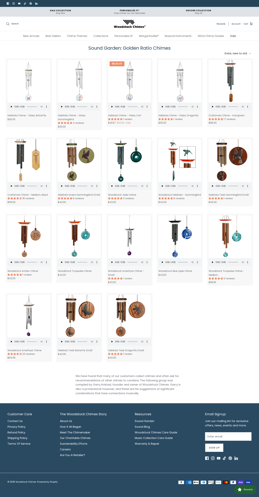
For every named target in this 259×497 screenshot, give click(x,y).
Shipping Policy (17, 438)
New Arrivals (31, 36)
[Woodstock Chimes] (129, 24)
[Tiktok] (25, 3)
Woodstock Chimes (26, 481)
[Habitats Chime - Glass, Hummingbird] (79, 81)
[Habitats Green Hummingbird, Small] (79, 160)
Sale (233, 36)
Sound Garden (144, 421)
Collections (100, 36)
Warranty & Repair (147, 444)
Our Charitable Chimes (75, 438)
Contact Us (15, 421)
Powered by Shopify (47, 481)
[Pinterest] (30, 3)
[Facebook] (8, 3)
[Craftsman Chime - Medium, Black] (28, 160)
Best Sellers (53, 36)
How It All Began (70, 427)
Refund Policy (16, 432)
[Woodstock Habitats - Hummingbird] (179, 160)
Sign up (214, 447)
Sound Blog (142, 427)
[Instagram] (13, 3)
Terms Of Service (18, 444)
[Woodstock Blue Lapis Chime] (179, 236)
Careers (65, 449)
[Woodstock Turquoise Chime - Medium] (230, 236)
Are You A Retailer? (72, 455)
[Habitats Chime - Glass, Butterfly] (28, 81)
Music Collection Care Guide (154, 438)
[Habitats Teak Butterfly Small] (79, 316)
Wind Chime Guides (211, 36)
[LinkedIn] (36, 3)
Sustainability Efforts (73, 444)
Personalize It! (124, 36)
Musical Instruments (178, 36)
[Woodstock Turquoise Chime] (79, 236)
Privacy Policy (16, 427)
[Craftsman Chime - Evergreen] (230, 81)
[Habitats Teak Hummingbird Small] (230, 160)
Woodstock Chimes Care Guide (156, 432)
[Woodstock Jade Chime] (129, 160)
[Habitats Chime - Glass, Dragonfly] (179, 81)
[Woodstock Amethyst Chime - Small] (129, 236)
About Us (66, 421)
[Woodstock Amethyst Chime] (28, 316)
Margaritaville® (149, 36)
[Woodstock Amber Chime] (28, 236)
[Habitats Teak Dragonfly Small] (129, 316)
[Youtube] (19, 3)
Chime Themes (77, 36)
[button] (65, 123)
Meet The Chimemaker (75, 432)
